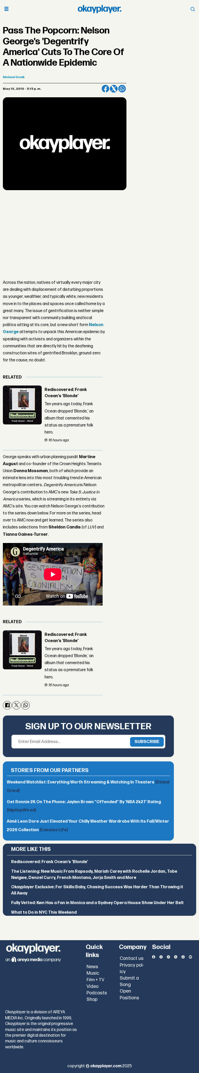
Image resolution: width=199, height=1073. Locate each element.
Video (92, 986)
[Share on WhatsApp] (122, 89)
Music (93, 973)
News (92, 966)
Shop (92, 999)
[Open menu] (6, 9)
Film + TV (95, 979)
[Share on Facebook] (105, 89)
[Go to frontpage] (99, 9)
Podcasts (97, 993)
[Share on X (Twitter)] (114, 89)
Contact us (132, 958)
